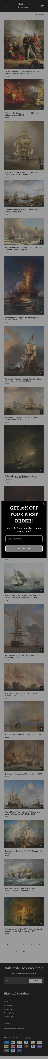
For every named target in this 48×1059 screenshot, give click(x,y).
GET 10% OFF (24, 549)
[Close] (44, 504)
